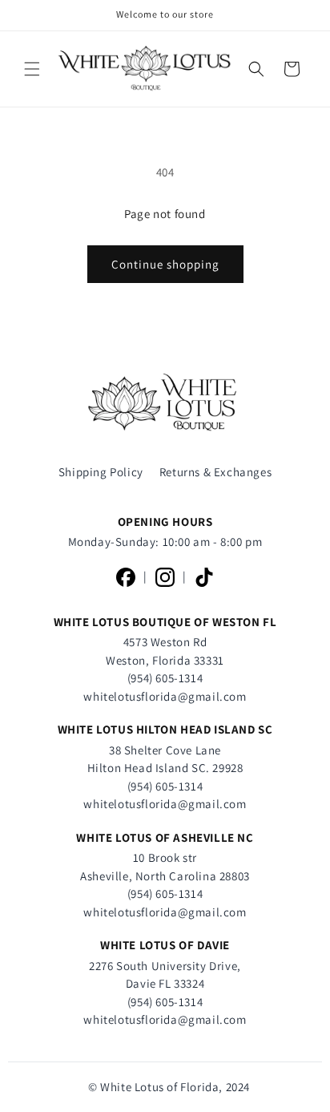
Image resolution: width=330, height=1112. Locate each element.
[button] (32, 69)
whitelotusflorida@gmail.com (164, 696)
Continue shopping (165, 264)
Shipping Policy (100, 471)
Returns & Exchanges (215, 471)
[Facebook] (125, 577)
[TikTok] (204, 577)
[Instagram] (165, 577)
